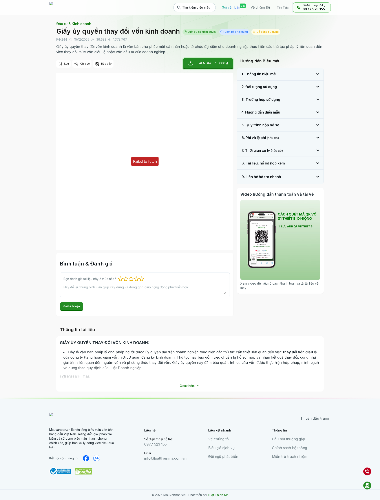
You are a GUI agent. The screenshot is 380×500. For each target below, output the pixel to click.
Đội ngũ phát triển (223, 456)
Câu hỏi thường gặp (288, 439)
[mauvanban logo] (68, 7)
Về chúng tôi (218, 439)
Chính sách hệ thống (289, 448)
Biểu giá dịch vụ (221, 448)
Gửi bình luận (71, 306)
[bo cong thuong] (60, 471)
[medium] (96, 458)
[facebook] (86, 458)
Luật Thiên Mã (218, 495)
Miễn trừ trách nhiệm (289, 456)
